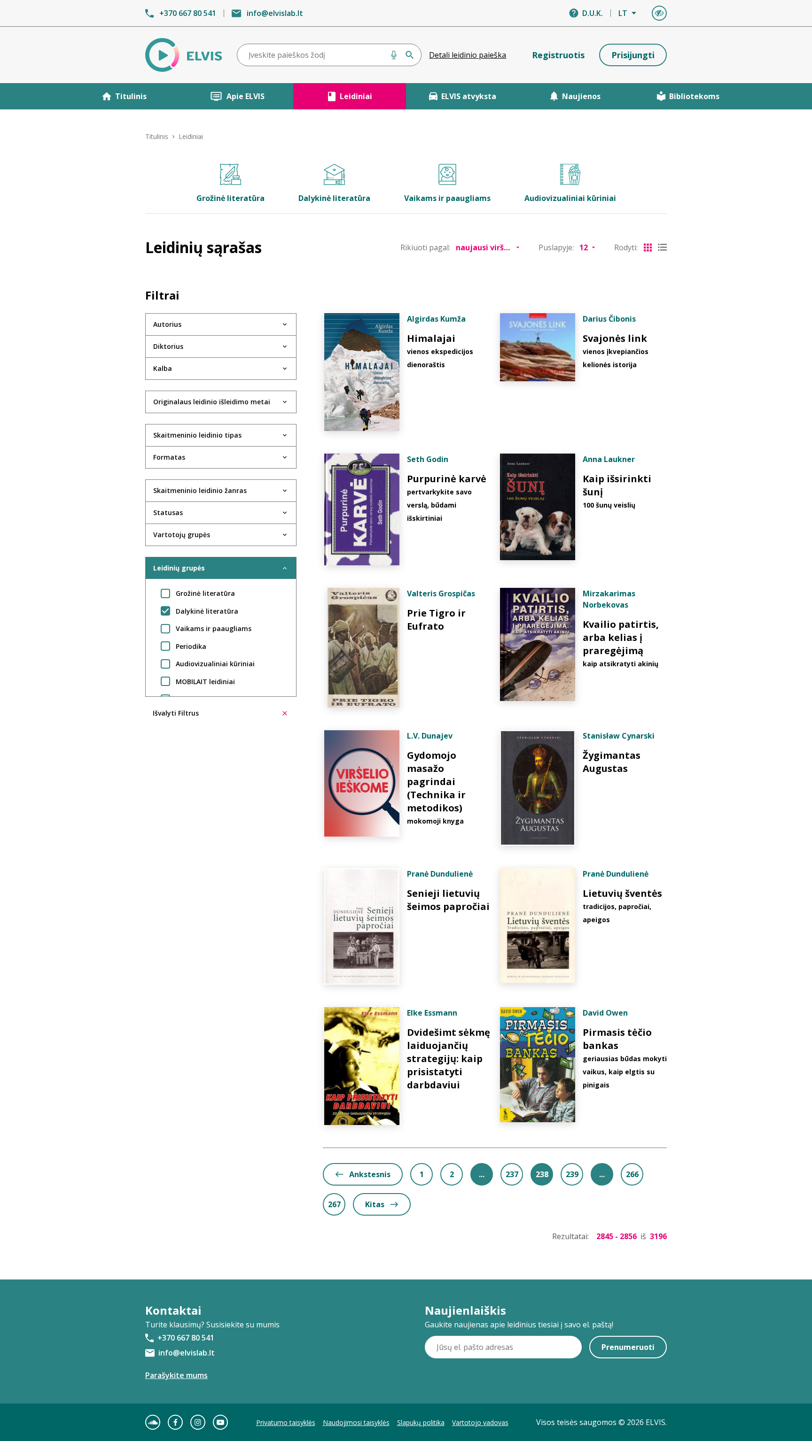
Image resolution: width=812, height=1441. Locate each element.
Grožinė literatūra (230, 198)
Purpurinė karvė (446, 478)
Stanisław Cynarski (619, 736)
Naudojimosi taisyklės (356, 1422)
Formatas (169, 457)
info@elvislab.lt (275, 13)
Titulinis (131, 96)
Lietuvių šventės (622, 893)
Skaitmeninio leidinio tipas (197, 435)
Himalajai (431, 338)
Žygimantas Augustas (611, 762)
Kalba (162, 368)
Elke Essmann (432, 1013)
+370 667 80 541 (187, 13)
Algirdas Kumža (436, 319)
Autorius (167, 324)
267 (334, 1204)
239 (572, 1174)
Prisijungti (633, 55)
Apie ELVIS (245, 96)
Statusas (168, 512)
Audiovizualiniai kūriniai (570, 198)
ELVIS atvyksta (468, 96)
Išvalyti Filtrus (176, 713)
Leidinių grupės (179, 567)
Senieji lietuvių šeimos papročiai (448, 900)
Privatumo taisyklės (285, 1422)
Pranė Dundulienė (440, 874)
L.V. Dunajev (430, 736)
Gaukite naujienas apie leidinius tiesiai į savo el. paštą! (519, 1324)
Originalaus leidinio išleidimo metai (211, 401)
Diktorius (168, 346)
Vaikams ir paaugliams (447, 198)
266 (632, 1174)
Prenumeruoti (628, 1347)
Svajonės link (615, 338)
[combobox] (329, 55)
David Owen (605, 1013)
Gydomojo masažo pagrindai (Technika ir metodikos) (436, 781)
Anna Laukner (609, 459)
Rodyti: (626, 247)
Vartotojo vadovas (480, 1422)
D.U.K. (592, 13)
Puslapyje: (556, 247)
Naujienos (581, 96)
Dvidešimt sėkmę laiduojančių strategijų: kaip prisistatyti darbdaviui (448, 1058)
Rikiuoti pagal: (425, 247)
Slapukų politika (421, 1422)
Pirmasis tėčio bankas (617, 1039)
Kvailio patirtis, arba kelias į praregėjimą (621, 637)
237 (512, 1174)
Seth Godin (427, 459)
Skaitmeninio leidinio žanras (200, 490)
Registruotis (558, 55)
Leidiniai (356, 96)
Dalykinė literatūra (334, 198)
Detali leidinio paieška (467, 55)
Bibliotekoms (694, 96)
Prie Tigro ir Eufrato (436, 619)
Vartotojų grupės (181, 534)
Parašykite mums (176, 1375)
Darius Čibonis (609, 319)
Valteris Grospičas (441, 593)
